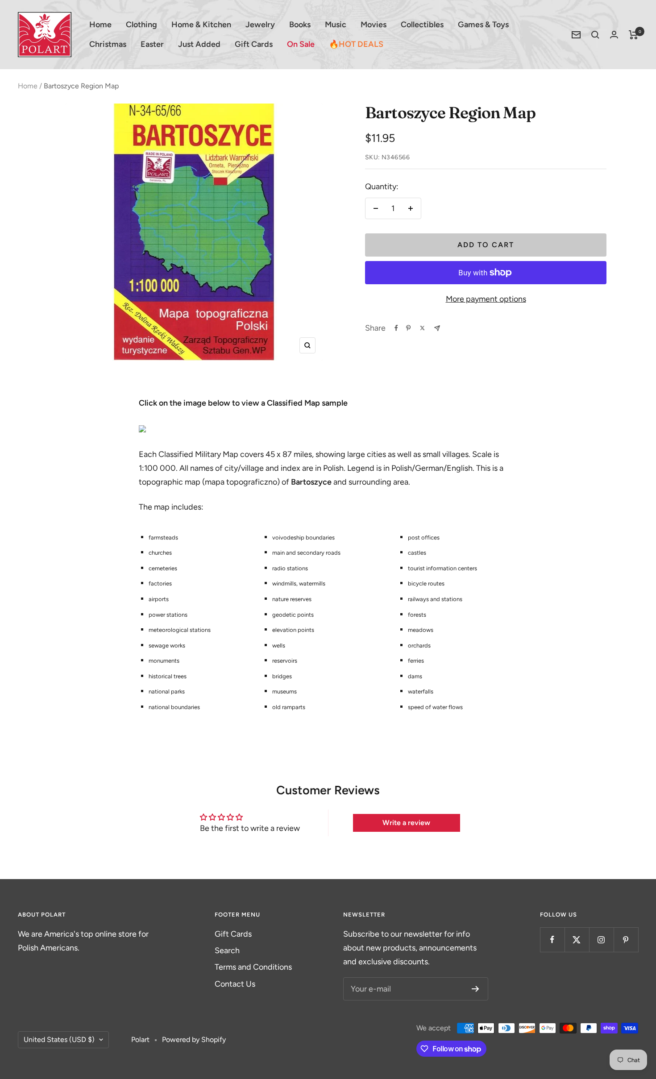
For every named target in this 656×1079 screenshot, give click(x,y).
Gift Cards (254, 44)
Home (100, 24)
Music (335, 24)
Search (227, 950)
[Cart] (633, 34)
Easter (152, 44)
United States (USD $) (59, 1039)
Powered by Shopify (194, 1039)
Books (300, 24)
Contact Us (235, 984)
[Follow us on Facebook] (552, 939)
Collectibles (422, 24)
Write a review (406, 822)
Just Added (199, 44)
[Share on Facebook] (396, 328)
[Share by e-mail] (437, 328)
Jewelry (260, 24)
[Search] (595, 35)
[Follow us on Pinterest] (626, 939)
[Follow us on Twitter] (577, 939)
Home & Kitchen (201, 24)
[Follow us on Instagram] (601, 939)
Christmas (107, 44)
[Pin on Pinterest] (408, 328)
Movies (373, 24)
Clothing (141, 24)
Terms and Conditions (253, 967)
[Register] (475, 989)
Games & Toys (483, 24)
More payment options (486, 299)
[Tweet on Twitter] (422, 328)
